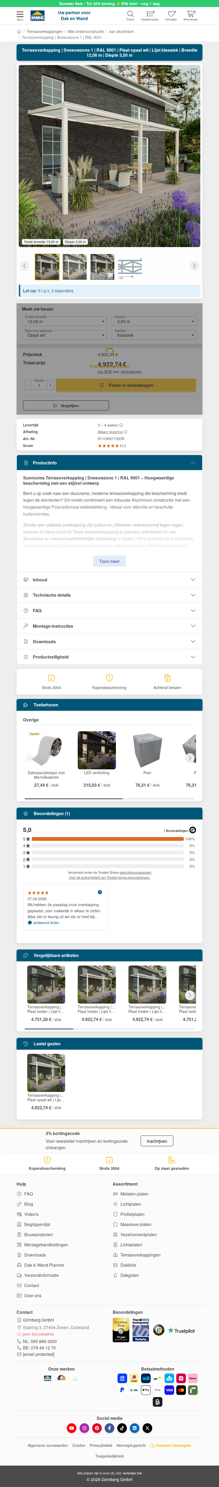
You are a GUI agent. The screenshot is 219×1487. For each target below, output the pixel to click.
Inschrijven (157, 1141)
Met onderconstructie (86, 31)
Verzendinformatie (41, 1275)
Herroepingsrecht (131, 1445)
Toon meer (109, 561)
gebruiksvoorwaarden (135, 872)
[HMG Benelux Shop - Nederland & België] (47, 1378)
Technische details (52, 595)
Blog (28, 1204)
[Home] (19, 31)
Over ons (32, 1295)
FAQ (37, 610)
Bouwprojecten (38, 1234)
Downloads (44, 641)
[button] (20, 17)
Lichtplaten (130, 1204)
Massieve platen (135, 1224)
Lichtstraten (130, 1245)
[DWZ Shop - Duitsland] (61, 1378)
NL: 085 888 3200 (40, 1341)
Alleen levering (110, 431)
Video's (30, 1214)
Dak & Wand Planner (43, 1265)
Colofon (78, 1445)
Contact (31, 1285)
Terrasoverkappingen (45, 31)
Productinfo (45, 463)
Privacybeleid (101, 1445)
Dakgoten (129, 1275)
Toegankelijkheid (109, 1456)
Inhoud (40, 580)
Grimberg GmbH (38, 1320)
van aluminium (121, 31)
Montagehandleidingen (45, 1245)
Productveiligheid (51, 657)
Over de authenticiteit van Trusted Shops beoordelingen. (109, 877)
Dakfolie (127, 1265)
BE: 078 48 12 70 (39, 1348)
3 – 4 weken (108, 424)
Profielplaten (131, 1214)
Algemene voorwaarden (48, 1445)
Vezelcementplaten (138, 1234)
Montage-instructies (53, 626)
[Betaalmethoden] (157, 1390)
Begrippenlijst (36, 1224)
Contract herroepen (173, 1445)
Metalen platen (133, 1194)
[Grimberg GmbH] (75, 1378)
